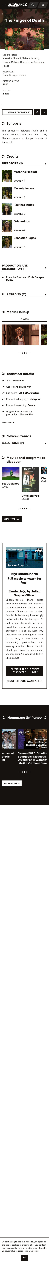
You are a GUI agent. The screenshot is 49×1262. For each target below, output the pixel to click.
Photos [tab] (24, 319)
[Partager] (37, 112)
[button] (35, 328)
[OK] (25, 1257)
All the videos (11, 783)
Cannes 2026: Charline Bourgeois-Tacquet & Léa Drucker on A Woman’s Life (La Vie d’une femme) (19, 758)
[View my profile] (42, 5)
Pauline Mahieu (11, 61)
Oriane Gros (26, 61)
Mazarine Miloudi (12, 58)
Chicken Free (30, 495)
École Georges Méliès (14, 74)
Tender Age (17, 591)
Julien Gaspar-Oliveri (27, 593)
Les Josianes (10, 483)
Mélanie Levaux (30, 58)
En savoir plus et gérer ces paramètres (20, 1250)
